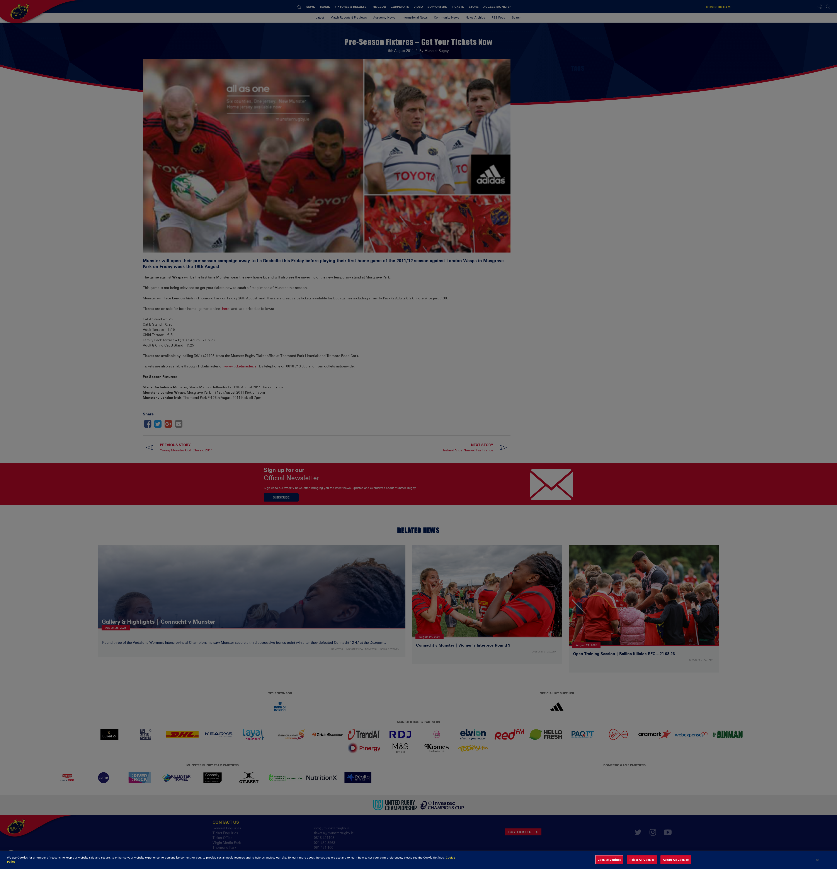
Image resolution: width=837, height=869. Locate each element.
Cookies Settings (609, 859)
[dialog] (418, 860)
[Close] (817, 860)
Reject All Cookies (641, 859)
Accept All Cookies (675, 859)
